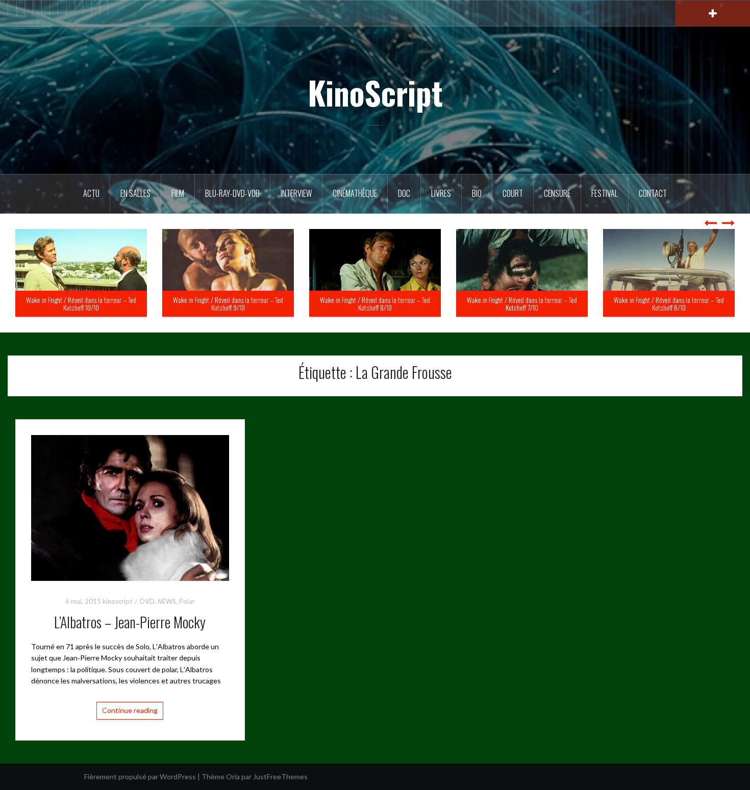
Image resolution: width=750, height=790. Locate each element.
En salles (135, 193)
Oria (233, 776)
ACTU (91, 193)
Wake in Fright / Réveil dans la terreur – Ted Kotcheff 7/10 (669, 303)
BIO (477, 193)
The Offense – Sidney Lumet (107, 307)
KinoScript (375, 92)
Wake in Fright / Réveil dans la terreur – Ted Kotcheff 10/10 (228, 303)
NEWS (167, 601)
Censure (557, 193)
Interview (296, 193)
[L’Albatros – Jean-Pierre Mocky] (130, 507)
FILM (177, 193)
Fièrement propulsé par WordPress (140, 776)
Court (513, 193)
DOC (404, 193)
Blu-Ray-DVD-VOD (232, 193)
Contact (653, 193)
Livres (441, 193)
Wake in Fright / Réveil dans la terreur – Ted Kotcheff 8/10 (522, 303)
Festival (604, 193)
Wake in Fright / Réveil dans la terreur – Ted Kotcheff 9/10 (375, 303)
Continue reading (130, 710)
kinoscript (117, 601)
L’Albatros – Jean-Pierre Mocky (130, 621)
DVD (147, 601)
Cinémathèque (355, 193)
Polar (187, 601)
